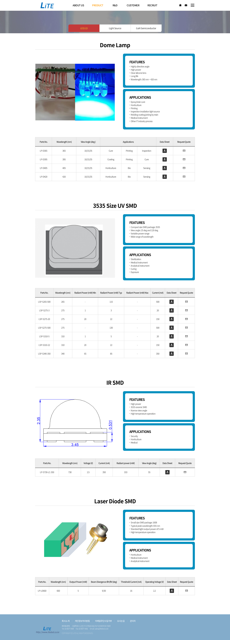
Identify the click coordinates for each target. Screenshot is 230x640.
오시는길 (120, 620)
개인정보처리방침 (82, 620)
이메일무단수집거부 (103, 620)
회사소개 (65, 620)
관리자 (132, 620)
